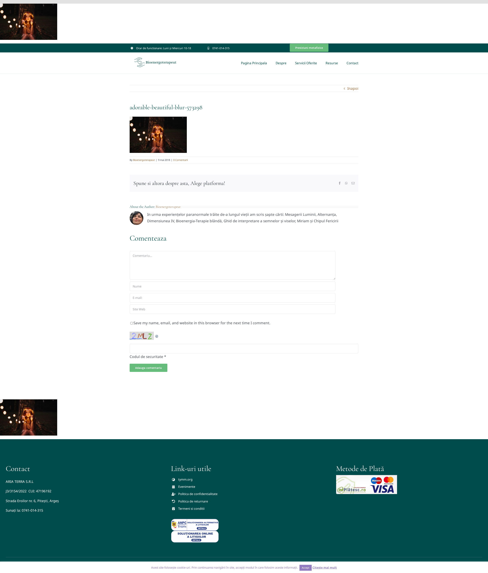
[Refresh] (157, 334)
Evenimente (186, 487)
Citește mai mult (324, 567)
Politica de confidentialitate (198, 494)
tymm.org (185, 479)
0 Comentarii (180, 160)
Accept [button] (305, 567)
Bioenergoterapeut (144, 160)
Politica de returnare (193, 501)
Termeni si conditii (191, 508)
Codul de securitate (146, 356)
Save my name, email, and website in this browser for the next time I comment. (201, 322)
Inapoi (352, 88)
